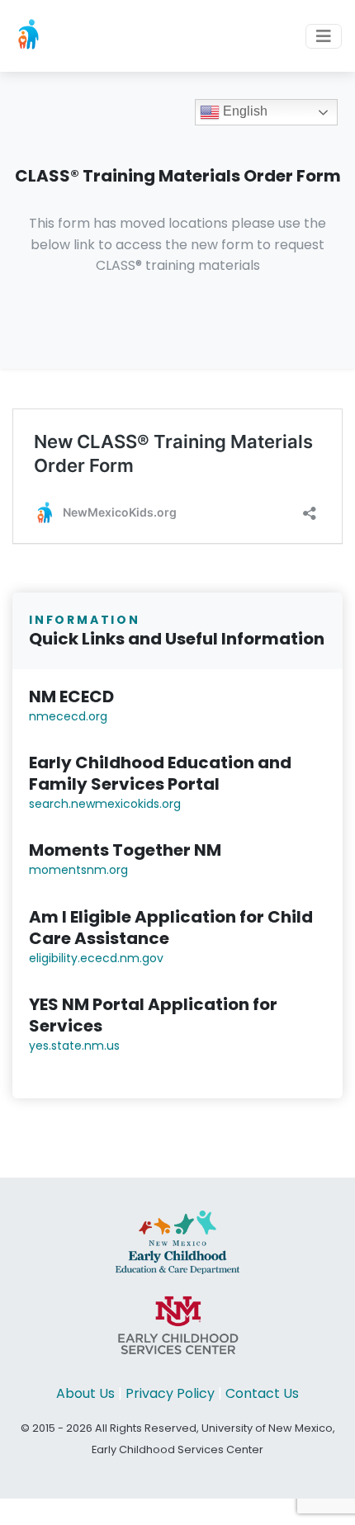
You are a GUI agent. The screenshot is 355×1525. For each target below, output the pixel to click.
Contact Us (262, 1393)
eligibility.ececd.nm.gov (96, 958)
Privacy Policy (170, 1393)
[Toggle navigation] (323, 36)
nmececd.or (64, 716)
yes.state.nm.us (74, 1045)
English (243, 111)
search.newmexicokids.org (105, 804)
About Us (85, 1393)
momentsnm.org (78, 870)
